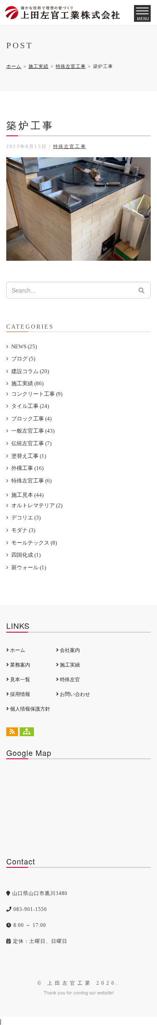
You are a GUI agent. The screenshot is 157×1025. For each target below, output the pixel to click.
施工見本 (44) (27, 495)
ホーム (13, 66)
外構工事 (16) (27, 468)
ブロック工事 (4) (31, 418)
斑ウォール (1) (28, 567)
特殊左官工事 (71, 66)
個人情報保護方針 (29, 709)
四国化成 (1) (26, 555)
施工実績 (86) (27, 383)
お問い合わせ (74, 694)
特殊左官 (69, 679)
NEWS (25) (24, 346)
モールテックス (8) (34, 543)
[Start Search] (141, 290)
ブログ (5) (23, 359)
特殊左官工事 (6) (31, 480)
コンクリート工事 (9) (36, 394)
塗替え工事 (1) (28, 456)
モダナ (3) (23, 530)
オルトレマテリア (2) (36, 505)
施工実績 (38, 66)
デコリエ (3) (26, 517)
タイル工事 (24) (30, 406)
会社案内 (69, 650)
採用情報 (19, 694)
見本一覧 (19, 679)
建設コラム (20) (30, 371)
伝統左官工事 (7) (31, 443)
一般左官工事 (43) (32, 431)
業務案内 (19, 665)
